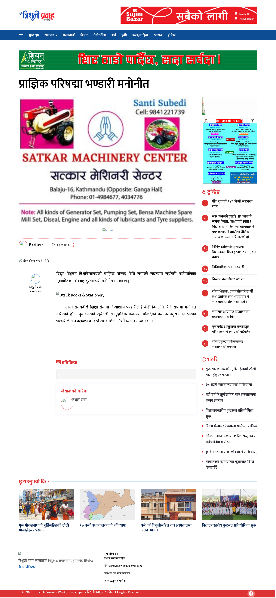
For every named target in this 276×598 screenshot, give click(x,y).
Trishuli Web (26, 566)
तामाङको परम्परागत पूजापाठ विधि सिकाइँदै (230, 465)
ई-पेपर (172, 35)
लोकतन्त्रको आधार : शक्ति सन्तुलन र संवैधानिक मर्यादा (231, 439)
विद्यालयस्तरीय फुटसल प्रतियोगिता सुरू (229, 413)
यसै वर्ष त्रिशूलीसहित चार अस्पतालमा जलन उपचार (231, 398)
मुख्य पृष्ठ (34, 35)
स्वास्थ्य (158, 35)
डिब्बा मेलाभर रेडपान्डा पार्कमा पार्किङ (231, 426)
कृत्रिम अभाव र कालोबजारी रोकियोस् (231, 452)
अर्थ (114, 35)
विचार (84, 35)
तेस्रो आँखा (100, 35)
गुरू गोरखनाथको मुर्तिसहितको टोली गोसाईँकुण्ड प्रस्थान (231, 372)
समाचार (49, 35)
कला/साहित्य (140, 35)
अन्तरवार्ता (69, 35)
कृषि (124, 35)
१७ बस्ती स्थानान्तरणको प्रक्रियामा (229, 385)
